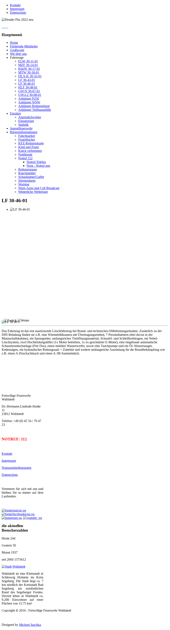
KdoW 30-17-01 (29, 68)
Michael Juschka (30, 624)
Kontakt (15, 5)
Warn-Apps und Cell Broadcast (38, 188)
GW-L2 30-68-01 (29, 95)
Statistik (23, 124)
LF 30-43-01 (26, 80)
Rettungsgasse (27, 169)
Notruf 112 (25, 158)
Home (14, 42)
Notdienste (25, 154)
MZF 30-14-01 (28, 65)
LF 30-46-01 (26, 83)
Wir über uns (18, 54)
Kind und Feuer (28, 147)
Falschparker (26, 136)
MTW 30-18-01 (28, 72)
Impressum (17, 9)
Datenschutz (18, 12)
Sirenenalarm (26, 180)
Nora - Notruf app (38, 165)
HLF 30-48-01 (28, 87)
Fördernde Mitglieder (24, 46)
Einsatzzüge (26, 121)
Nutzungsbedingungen (16, 467)
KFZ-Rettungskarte (31, 143)
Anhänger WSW (29, 102)
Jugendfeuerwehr (21, 128)
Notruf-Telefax (36, 162)
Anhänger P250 (28, 98)
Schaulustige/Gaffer (31, 177)
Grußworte (17, 50)
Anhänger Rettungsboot (34, 106)
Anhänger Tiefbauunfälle (34, 109)
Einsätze (15, 113)
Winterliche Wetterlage (33, 191)
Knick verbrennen (30, 150)
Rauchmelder (27, 173)
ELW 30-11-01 (28, 61)
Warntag (23, 184)
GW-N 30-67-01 (29, 91)
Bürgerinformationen (23, 132)
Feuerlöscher (26, 139)
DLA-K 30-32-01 (30, 76)
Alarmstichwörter (29, 117)
